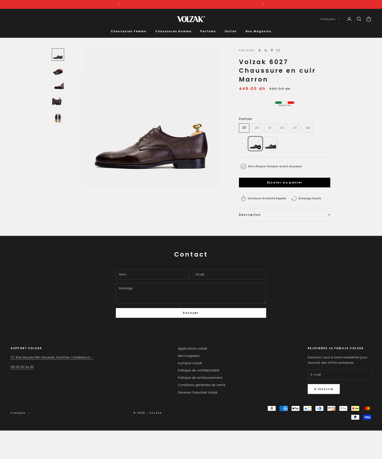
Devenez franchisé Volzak (198, 392)
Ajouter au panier (285, 182)
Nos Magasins (258, 31)
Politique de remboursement (200, 377)
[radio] (255, 143)
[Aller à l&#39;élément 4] (58, 102)
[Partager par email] (278, 50)
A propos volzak (190, 363)
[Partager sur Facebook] (259, 50)
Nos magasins (188, 356)
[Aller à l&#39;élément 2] (58, 70)
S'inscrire (323, 389)
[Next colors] (327, 143)
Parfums (208, 31)
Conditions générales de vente (201, 385)
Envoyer (191, 313)
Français (328, 19)
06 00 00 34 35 (22, 367)
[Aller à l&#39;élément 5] (58, 118)
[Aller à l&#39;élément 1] (58, 54)
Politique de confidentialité (198, 370)
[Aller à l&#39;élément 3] (58, 86)
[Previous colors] (242, 143)
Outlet (231, 31)
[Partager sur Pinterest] (272, 50)
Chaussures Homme (173, 31)
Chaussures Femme (129, 31)
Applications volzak (192, 348)
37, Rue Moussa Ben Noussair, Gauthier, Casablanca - (52, 357)
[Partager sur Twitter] (265, 50)
